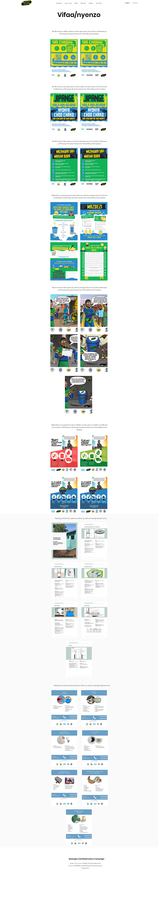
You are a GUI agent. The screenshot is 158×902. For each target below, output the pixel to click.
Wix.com (82, 899)
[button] (76, 3)
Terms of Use (89, 899)
